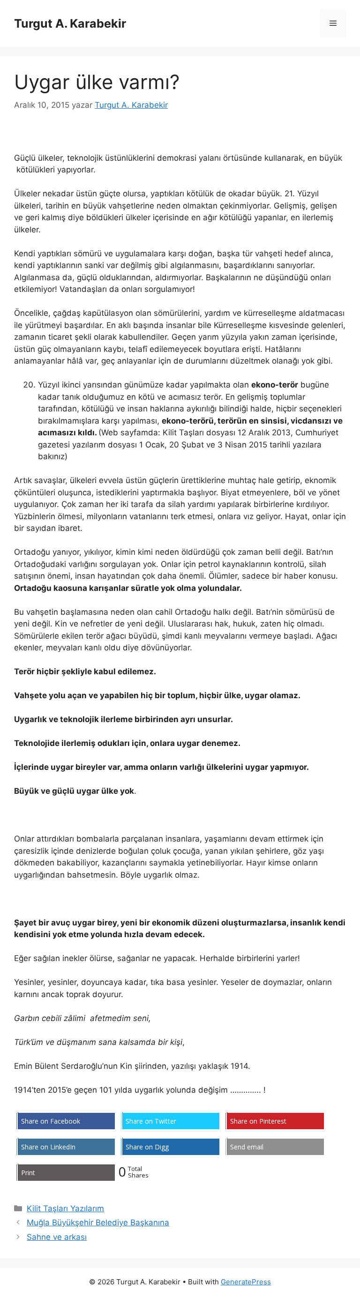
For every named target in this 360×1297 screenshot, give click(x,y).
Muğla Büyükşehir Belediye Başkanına (98, 1222)
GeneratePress (246, 1281)
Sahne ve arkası (57, 1237)
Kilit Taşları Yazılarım (65, 1208)
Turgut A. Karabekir (70, 23)
